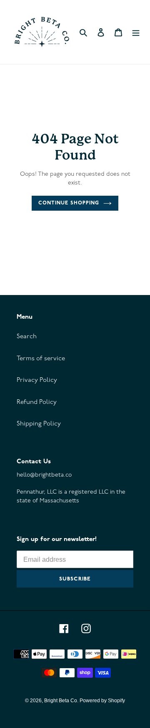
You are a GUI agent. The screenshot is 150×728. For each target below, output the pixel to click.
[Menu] (136, 32)
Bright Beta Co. (62, 700)
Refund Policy (37, 402)
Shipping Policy (39, 424)
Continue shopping (68, 203)
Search (27, 337)
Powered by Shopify (102, 700)
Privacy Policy (37, 380)
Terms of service (41, 359)
